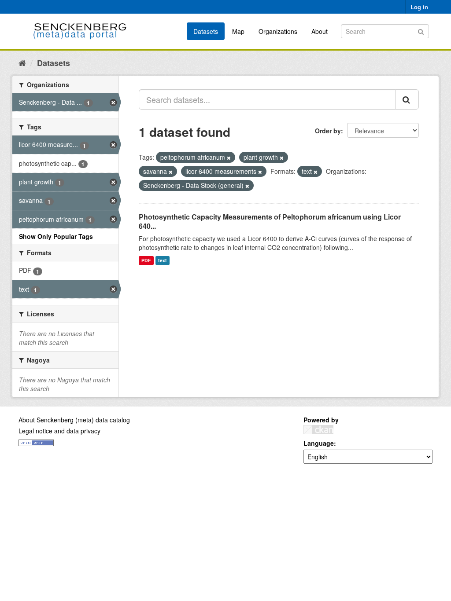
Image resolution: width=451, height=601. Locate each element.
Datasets (205, 31)
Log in (419, 7)
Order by (328, 130)
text (162, 260)
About (319, 31)
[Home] (22, 62)
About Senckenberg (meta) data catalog (74, 419)
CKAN (318, 429)
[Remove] (229, 157)
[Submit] (421, 30)
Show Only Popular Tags (56, 236)
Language (318, 443)
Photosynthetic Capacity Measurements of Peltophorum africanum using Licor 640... (270, 221)
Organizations (278, 31)
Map (238, 31)
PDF (146, 260)
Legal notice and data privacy (59, 430)
